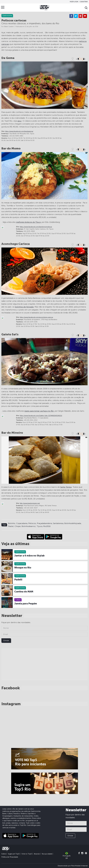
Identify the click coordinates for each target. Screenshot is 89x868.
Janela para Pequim (25, 603)
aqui (19, 121)
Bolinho (11, 523)
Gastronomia (20, 552)
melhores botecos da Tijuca (28, 222)
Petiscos (32, 523)
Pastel (11, 526)
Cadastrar (84, 1)
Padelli (18, 579)
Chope (18, 526)
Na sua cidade (47, 854)
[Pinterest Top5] (86, 853)
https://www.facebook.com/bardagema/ (19, 131)
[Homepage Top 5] (44, 8)
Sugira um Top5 (13, 854)
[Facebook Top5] (79, 853)
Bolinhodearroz (29, 526)
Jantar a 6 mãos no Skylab (29, 555)
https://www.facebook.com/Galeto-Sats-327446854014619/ (41, 415)
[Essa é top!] (85, 16)
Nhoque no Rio (22, 567)
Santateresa (58, 523)
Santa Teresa (66, 487)
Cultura (18, 600)
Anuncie (37, 854)
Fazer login (74, 1)
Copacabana (21, 523)
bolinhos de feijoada (24, 307)
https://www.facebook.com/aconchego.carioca (36, 317)
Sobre (3, 854)
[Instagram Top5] (82, 853)
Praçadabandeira (44, 523)
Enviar (6, 640)
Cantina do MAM (23, 591)
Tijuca (39, 526)
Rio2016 (46, 526)
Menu (2, 7)
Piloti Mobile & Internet (79, 866)
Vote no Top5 (26, 854)
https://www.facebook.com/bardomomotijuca (36, 227)
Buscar (86, 8)
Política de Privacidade (9, 857)
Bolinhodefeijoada (72, 523)
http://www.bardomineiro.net (30, 503)
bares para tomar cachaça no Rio (39, 411)
